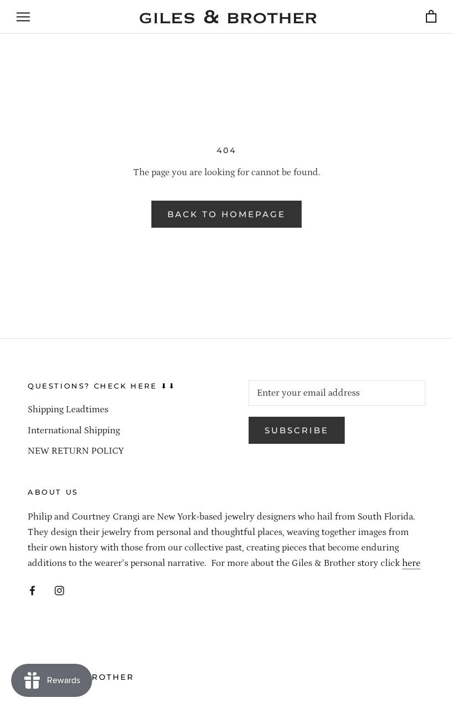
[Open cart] (431, 17)
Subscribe (297, 430)
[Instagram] (59, 589)
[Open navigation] (23, 17)
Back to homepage (226, 214)
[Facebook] (32, 589)
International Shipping (74, 430)
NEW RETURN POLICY (76, 451)
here (411, 563)
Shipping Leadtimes (68, 409)
